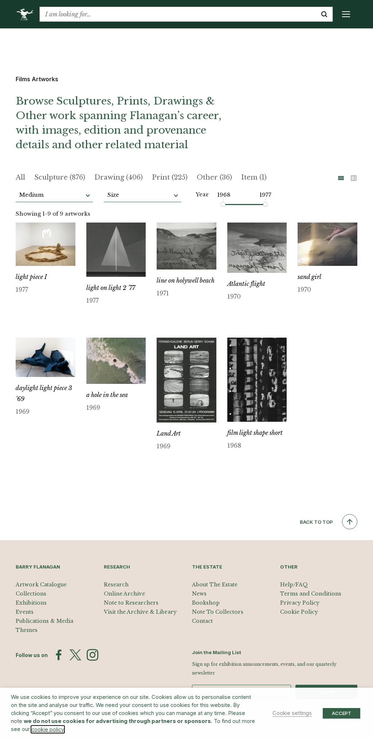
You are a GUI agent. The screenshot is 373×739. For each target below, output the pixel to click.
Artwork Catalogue (41, 584)
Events (25, 612)
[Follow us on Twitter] (75, 654)
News (199, 593)
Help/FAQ (294, 584)
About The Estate (214, 584)
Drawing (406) (118, 177)
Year (202, 194)
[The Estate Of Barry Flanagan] (27, 14)
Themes (27, 630)
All (20, 177)
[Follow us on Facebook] (58, 654)
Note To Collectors (217, 612)
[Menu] (346, 14)
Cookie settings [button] (292, 713)
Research (116, 584)
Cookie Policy (299, 612)
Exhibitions (31, 603)
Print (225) (170, 177)
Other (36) (214, 177)
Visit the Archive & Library (140, 612)
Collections (31, 593)
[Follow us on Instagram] (92, 655)
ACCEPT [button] (341, 713)
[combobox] (178, 14)
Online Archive (124, 593)
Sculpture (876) (59, 177)
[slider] (223, 204)
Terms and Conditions (310, 593)
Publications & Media (44, 621)
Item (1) (254, 177)
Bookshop (206, 603)
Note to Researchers (131, 603)
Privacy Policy (299, 603)
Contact (202, 621)
